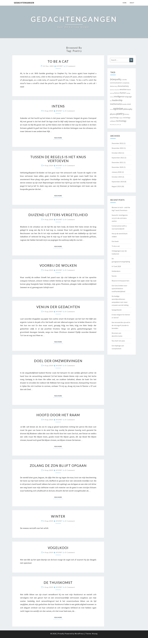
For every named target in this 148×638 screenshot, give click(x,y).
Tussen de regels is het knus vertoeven (58, 159)
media (124, 104)
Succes (114, 276)
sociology (126, 117)
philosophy (128, 109)
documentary (123, 86)
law (111, 100)
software (113, 121)
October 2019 (117, 177)
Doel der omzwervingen (58, 361)
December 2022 (117, 143)
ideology (128, 93)
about (132, 3)
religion (121, 117)
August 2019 (116, 186)
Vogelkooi (58, 548)
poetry (120, 113)
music (111, 109)
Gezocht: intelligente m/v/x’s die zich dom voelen (120, 218)
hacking (112, 93)
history (117, 93)
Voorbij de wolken (58, 265)
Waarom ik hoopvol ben (120, 281)
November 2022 (117, 148)
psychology (114, 117)
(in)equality (115, 79)
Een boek (115, 241)
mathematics (116, 104)
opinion (118, 109)
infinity (112, 97)
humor (123, 92)
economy (112, 89)
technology (121, 121)
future (129, 90)
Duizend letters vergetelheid (58, 215)
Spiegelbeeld (116, 310)
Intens (58, 106)
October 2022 (117, 153)
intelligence (119, 96)
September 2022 (118, 158)
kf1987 (59, 66)
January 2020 (116, 172)
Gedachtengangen (24, 2)
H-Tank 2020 (116, 266)
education (117, 89)
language (128, 97)
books (125, 80)
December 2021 (117, 162)
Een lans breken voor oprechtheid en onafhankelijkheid (119, 288)
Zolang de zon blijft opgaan (58, 465)
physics (113, 114)
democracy (113, 86)
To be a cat (58, 61)
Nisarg (95, 633)
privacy (126, 114)
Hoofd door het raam (58, 415)
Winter (58, 516)
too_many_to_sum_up (115, 124)
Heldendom (116, 271)
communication (116, 83)
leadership (117, 100)
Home (124, 3)
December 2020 (117, 167)
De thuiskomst (58, 582)
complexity (125, 83)
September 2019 (118, 182)
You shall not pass (118, 341)
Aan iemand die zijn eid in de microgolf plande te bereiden (121, 325)
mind (129, 104)
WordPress (79, 633)
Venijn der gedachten (58, 307)
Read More (58, 138)
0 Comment (71, 66)
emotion (123, 89)
